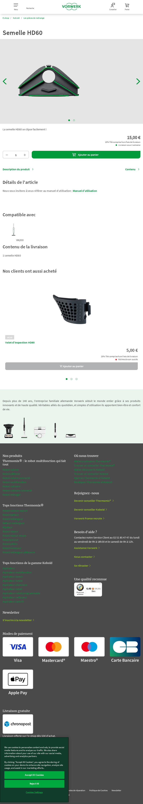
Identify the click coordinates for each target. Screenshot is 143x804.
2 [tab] (74, 120)
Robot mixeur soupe (14, 535)
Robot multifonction (14, 482)
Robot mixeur (10, 531)
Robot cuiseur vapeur (15, 510)
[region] (34, 769)
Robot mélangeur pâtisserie (19, 552)
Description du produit (16, 169)
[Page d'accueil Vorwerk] (71, 7)
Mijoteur (8, 527)
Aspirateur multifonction (17, 572)
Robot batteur (11, 514)
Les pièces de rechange (34, 18)
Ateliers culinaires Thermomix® (92, 461)
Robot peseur (10, 539)
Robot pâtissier (11, 473)
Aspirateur (9, 568)
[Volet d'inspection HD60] (71, 309)
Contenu (130, 169)
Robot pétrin (10, 544)
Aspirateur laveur (13, 576)
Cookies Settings (34, 792)
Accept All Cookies (34, 774)
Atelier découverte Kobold (89, 469)
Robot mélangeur (13, 519)
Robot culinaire (12, 486)
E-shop (6, 18)
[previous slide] (4, 81)
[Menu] (100, 585)
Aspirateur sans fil (13, 601)
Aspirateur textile (13, 580)
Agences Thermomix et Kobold (92, 478)
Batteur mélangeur (14, 523)
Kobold (16, 18)
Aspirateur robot (12, 589)
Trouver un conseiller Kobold (91, 473)
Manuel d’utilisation (85, 190)
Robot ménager (12, 494)
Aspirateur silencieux (15, 585)
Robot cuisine (11, 469)
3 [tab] (76, 379)
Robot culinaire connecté (17, 490)
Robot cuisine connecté (16, 478)
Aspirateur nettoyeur (15, 597)
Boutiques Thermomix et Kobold (93, 482)
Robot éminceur (12, 548)
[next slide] (138, 81)
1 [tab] (69, 120)
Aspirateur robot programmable (21, 593)
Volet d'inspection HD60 (20, 342)
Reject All (34, 783)
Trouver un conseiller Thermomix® (94, 465)
